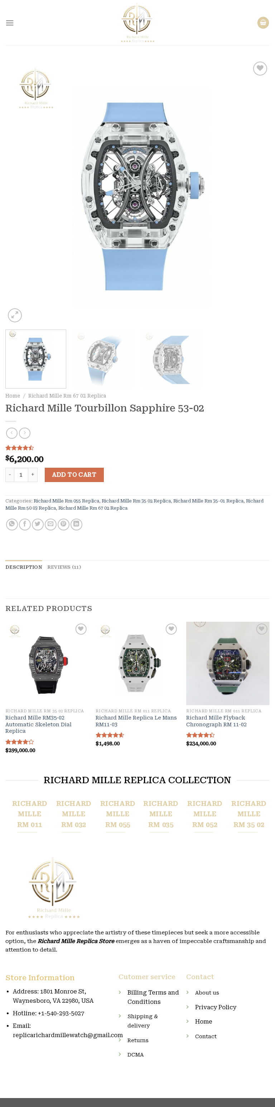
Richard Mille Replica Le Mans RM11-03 (136, 721)
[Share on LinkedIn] (76, 524)
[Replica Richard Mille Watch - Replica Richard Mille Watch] (137, 22)
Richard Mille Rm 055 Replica (66, 501)
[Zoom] (15, 315)
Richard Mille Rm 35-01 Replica (208, 501)
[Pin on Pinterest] (63, 524)
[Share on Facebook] (25, 524)
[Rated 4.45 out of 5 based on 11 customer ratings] (137, 448)
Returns (138, 1041)
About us (207, 993)
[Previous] (19, 191)
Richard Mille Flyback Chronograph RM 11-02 (216, 721)
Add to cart (74, 474)
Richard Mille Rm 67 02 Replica (67, 396)
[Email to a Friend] (51, 524)
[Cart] (263, 23)
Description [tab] (23, 567)
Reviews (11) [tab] (64, 567)
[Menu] (9, 23)
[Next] (255, 191)
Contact (206, 1037)
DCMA (135, 1055)
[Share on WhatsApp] (12, 524)
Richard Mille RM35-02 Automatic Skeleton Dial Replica (38, 724)
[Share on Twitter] (38, 524)
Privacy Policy (215, 1007)
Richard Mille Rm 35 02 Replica (136, 501)
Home (12, 396)
